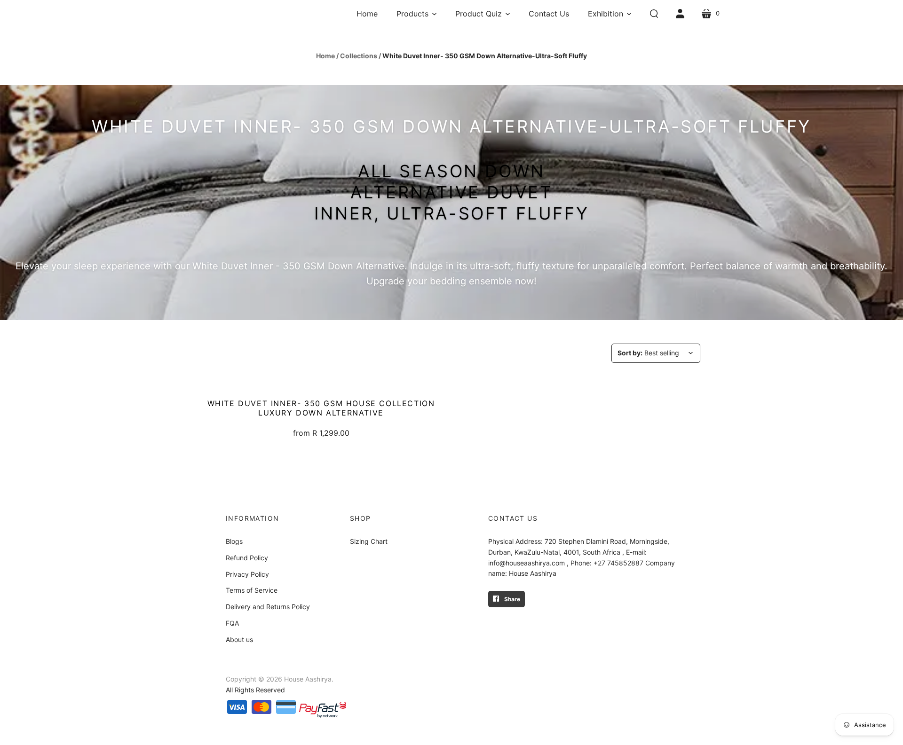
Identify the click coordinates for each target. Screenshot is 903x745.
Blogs (234, 541)
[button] (416, 14)
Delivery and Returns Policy (268, 607)
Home (325, 56)
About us (239, 639)
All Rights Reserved (255, 690)
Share (511, 599)
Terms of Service (251, 590)
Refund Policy (247, 558)
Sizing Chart (369, 541)
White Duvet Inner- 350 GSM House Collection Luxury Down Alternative (321, 408)
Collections (358, 56)
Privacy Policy (247, 574)
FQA (232, 623)
